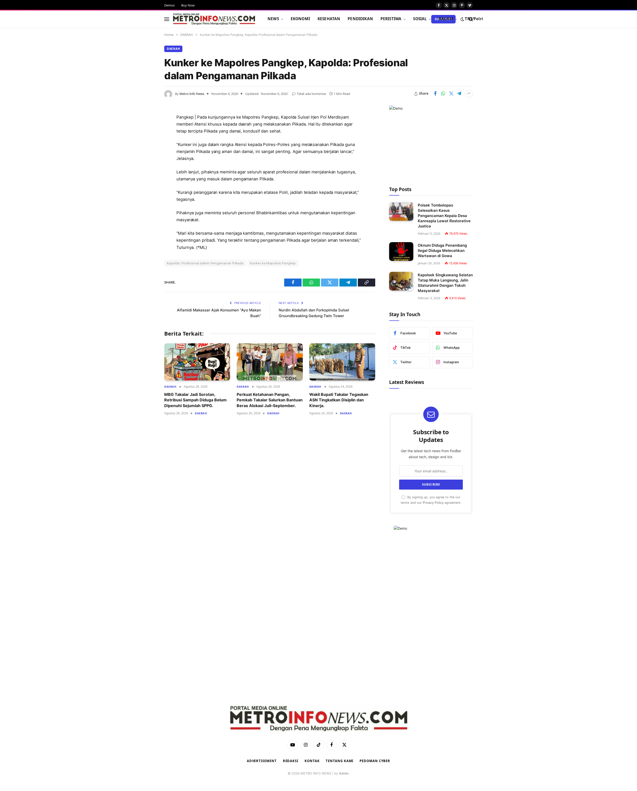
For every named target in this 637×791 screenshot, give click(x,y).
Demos (169, 5)
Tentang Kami (339, 761)
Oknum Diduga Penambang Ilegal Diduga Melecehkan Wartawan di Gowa (442, 250)
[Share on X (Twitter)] (451, 94)
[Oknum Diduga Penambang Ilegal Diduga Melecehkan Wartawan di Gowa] (401, 251)
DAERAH (173, 49)
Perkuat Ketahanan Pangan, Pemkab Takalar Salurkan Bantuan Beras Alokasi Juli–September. (270, 400)
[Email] (147, 181)
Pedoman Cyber (375, 761)
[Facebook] (147, 130)
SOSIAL (420, 18)
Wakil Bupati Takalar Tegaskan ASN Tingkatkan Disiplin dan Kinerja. (338, 400)
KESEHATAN (329, 18)
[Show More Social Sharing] (469, 94)
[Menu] (166, 19)
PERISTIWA (390, 18)
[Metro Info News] (214, 19)
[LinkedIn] (147, 155)
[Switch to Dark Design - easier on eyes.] (462, 19)
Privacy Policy (433, 502)
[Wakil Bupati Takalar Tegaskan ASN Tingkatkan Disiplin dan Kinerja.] (342, 361)
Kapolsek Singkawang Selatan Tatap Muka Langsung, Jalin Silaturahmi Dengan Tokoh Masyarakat (445, 283)
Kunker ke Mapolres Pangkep (273, 263)
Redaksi (290, 761)
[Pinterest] (147, 168)
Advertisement (262, 761)
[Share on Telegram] (459, 94)
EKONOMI (300, 18)
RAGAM (446, 18)
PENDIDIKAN (360, 18)
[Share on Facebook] (435, 94)
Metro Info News (191, 93)
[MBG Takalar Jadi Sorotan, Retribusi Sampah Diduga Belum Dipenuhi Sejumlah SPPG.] (197, 361)
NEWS (273, 18)
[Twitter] (147, 143)
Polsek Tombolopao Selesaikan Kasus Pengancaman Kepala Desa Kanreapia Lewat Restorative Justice (444, 215)
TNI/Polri (474, 18)
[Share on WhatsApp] (443, 94)
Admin (344, 773)
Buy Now (188, 5)
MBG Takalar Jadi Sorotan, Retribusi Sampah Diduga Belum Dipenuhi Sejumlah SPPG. (195, 400)
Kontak (312, 761)
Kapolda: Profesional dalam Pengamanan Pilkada (205, 263)
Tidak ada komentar (311, 93)
